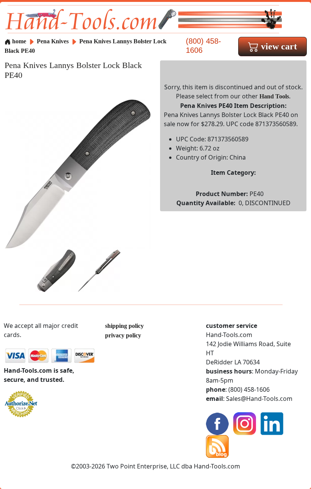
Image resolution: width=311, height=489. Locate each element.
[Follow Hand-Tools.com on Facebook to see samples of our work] (217, 423)
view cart (278, 46)
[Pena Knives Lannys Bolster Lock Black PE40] (78, 173)
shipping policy (124, 326)
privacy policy (123, 335)
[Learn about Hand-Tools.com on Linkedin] (272, 423)
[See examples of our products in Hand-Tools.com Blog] (217, 446)
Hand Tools (274, 96)
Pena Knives (53, 41)
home (18, 41)
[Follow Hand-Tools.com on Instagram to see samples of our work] (244, 423)
